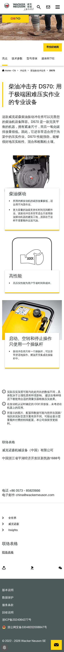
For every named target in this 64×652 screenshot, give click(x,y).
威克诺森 (13, 524)
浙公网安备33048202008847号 (27, 627)
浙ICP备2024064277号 (16, 619)
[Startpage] (19, 7)
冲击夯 (23, 70)
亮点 (4, 58)
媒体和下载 (48, 58)
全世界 (12, 518)
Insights (13, 530)
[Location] (4, 567)
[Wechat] (60, 567)
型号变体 (32, 58)
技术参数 (17, 58)
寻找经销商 (52, 47)
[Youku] (32, 567)
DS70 (52, 71)
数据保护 (8, 597)
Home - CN (10, 70)
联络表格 (8, 552)
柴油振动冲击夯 (37, 70)
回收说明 (8, 612)
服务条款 (8, 605)
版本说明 (8, 590)
